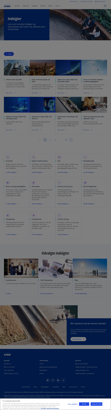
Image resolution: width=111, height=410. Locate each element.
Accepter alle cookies (96, 404)
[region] (55, 404)
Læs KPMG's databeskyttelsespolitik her (50, 408)
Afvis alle (84, 404)
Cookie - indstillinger (73, 404)
